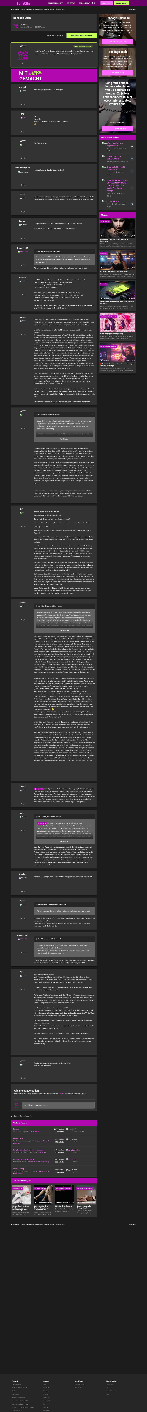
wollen (26, 1401)
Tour (13, 1387)
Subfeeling (76, 1150)
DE (95, 3)
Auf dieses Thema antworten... (37, 1105)
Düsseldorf (46, 1397)
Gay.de (108, 1387)
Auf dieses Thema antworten (81, 35)
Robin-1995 (22, 248)
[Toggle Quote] (37, 251)
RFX (22, 114)
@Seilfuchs (39, 789)
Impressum (15, 1394)
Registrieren (121, 3)
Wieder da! (106, 3)
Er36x (74, 1159)
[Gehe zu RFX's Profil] (23, 122)
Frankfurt (46, 1394)
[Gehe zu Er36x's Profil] (68, 1160)
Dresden (45, 1407)
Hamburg (46, 1387)
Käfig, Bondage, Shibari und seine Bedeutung (27, 1150)
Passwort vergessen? (18, 1397)
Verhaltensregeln (17, 1410)
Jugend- (14, 1404)
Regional (46, 1381)
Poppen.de (109, 1384)
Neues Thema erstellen (55, 35)
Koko (107, 1394)
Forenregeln (132, 9)
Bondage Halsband (118, 42)
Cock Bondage (18, 1138)
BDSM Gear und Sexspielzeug (39, 1162)
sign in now (64, 1093)
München (46, 1391)
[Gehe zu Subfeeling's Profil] (68, 1151)
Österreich (46, 1410)
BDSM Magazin (22, 1387)
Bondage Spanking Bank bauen (23, 1159)
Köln (44, 1404)
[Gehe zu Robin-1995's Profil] (23, 256)
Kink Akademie (34, 1131)
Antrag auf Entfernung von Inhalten (23, 1407)
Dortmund (46, 1401)
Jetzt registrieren (118, 129)
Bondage (16, 1129)
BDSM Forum (40, 27)
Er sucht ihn (78, 1387)
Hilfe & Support (16, 1384)
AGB (13, 1391)
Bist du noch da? (113, 201)
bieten (19, 1401)
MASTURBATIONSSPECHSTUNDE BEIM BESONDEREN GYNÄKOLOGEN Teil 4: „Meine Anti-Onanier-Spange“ (118, 185)
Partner (108, 1381)
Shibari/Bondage (18, 1169)
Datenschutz (24, 1404)
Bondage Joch (118, 73)
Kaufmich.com (110, 1391)
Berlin (45, 1384)
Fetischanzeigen (80, 1384)
